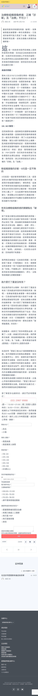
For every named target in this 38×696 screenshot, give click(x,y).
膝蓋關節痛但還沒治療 (12, 510)
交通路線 (3, 634)
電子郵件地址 (6, 485)
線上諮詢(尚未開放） (7, 639)
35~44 (6, 460)
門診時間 (3, 631)
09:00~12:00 (9, 491)
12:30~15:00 (8, 494)
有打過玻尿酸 (8, 519)
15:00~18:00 (8, 497)
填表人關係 (5, 437)
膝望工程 (7, 22)
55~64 (6, 466)
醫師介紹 (3, 664)
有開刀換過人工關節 (11, 513)
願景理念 (3, 667)
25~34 (6, 457)
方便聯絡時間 (6, 487)
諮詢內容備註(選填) (7, 531)
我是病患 (6, 441)
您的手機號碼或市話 (8, 474)
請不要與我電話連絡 (11, 500)
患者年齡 (4, 450)
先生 (5, 429)
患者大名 (4, 424)
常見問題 (3, 636)
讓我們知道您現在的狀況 (9, 506)
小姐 (5, 432)
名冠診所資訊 (5, 2)
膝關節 (4, 541)
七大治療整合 (5, 672)
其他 (5, 522)
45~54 (6, 463)
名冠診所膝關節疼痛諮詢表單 (12, 575)
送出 (19, 536)
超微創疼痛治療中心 (7, 622)
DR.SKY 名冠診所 (26, 682)
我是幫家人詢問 (9, 444)
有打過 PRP (8, 516)
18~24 (5, 454)
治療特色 (3, 669)
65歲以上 (7, 469)
